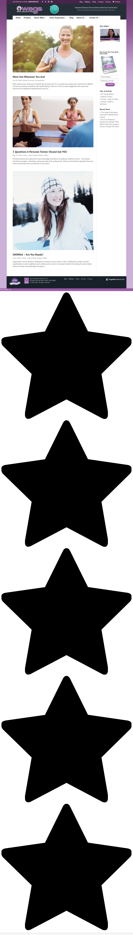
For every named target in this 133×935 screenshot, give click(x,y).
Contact (100, 2)
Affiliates (87, 2)
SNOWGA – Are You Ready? (28, 254)
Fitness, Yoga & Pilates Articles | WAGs (35, 155)
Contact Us (93, 18)
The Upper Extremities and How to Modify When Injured (109, 115)
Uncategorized (39, 80)
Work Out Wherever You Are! (29, 76)
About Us (80, 18)
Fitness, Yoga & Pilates (109, 99)
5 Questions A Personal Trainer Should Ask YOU (40, 151)
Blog (81, 2)
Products (27, 18)
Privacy (108, 2)
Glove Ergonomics (57, 18)
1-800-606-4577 (33, 2)
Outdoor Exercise (28, 80)
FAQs (94, 2)
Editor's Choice (106, 97)
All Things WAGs (107, 94)
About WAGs (39, 18)
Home (18, 18)
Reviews (5, 290)
